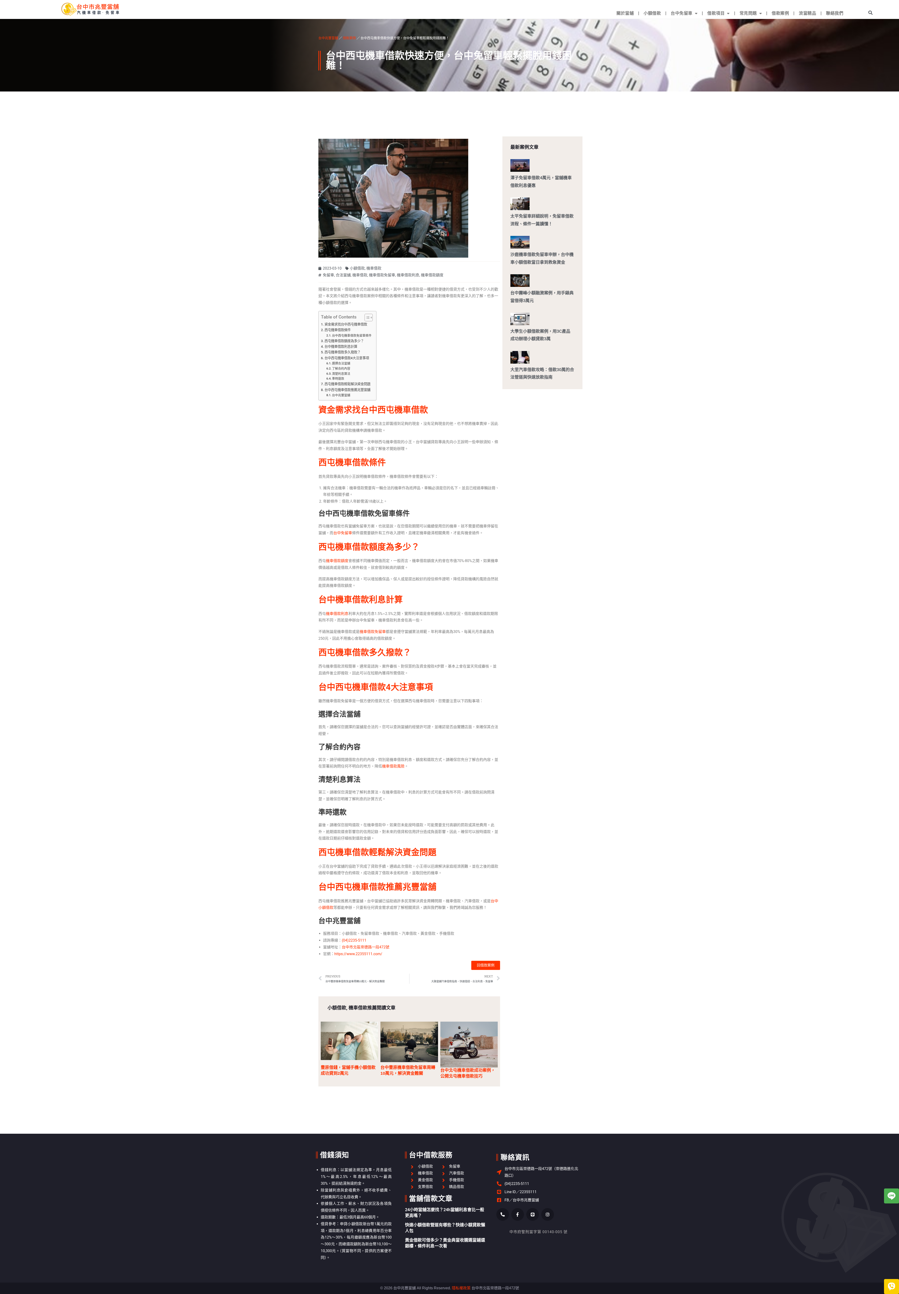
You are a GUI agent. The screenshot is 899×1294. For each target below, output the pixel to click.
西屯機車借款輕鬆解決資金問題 (347, 384)
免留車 (328, 275)
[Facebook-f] (517, 1214)
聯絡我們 (834, 13)
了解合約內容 (341, 368)
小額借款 (652, 13)
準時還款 (338, 378)
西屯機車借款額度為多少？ (344, 341)
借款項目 (716, 13)
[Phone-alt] (502, 1214)
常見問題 (748, 13)
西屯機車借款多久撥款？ (342, 352)
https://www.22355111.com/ (358, 954)
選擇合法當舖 (341, 363)
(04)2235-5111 (354, 940)
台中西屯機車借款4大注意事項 (346, 358)
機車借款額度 (432, 275)
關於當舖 (625, 13)
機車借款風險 (393, 766)
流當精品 (807, 13)
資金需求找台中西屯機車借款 (345, 324)
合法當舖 (343, 275)
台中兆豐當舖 (328, 38)
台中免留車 (682, 13)
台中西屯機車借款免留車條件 (352, 335)
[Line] (532, 1214)
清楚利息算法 (341, 373)
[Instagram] (547, 1214)
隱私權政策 (461, 1288)
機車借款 (373, 268)
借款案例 (780, 13)
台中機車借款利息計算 (340, 347)
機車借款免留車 (382, 275)
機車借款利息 (408, 275)
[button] (870, 12)
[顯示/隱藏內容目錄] (366, 318)
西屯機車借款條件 (337, 330)
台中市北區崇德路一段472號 (365, 947)
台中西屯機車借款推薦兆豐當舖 (347, 390)
